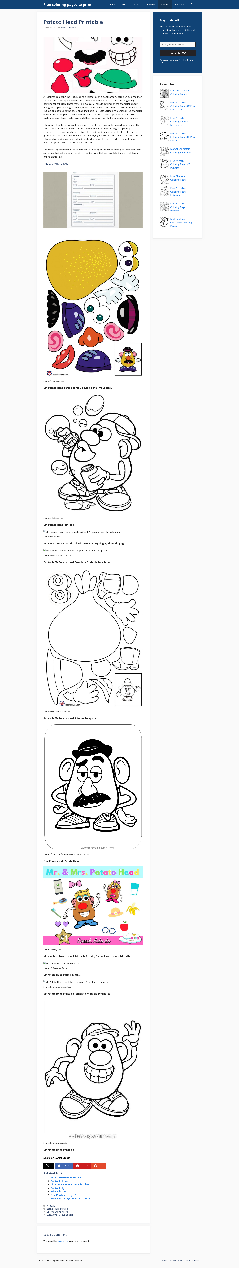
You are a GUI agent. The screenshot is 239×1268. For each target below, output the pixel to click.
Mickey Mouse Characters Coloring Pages (181, 222)
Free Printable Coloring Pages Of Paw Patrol (182, 137)
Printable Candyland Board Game (70, 1198)
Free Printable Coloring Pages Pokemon (178, 192)
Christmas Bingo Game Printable (69, 1184)
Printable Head (59, 1181)
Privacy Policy (175, 1260)
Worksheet (180, 4)
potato (55, 1208)
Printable (165, 4)
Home (112, 4)
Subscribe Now (177, 52)
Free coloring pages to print (67, 4)
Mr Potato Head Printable (65, 1177)
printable (64, 1208)
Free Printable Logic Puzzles (66, 1195)
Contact (196, 1260)
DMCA (187, 1260)
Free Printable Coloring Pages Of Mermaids (180, 121)
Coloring (151, 4)
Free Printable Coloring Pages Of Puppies (180, 164)
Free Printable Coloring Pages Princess (178, 207)
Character (137, 4)
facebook (66, 1166)
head (49, 1208)
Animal (124, 4)
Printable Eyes (58, 1188)
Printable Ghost (59, 1191)
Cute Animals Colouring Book (60, 1215)
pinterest (84, 1166)
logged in (63, 1241)
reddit (100, 1166)
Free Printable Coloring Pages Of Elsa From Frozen (182, 106)
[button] (192, 4)
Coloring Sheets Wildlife (57, 1211)
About (164, 1260)
